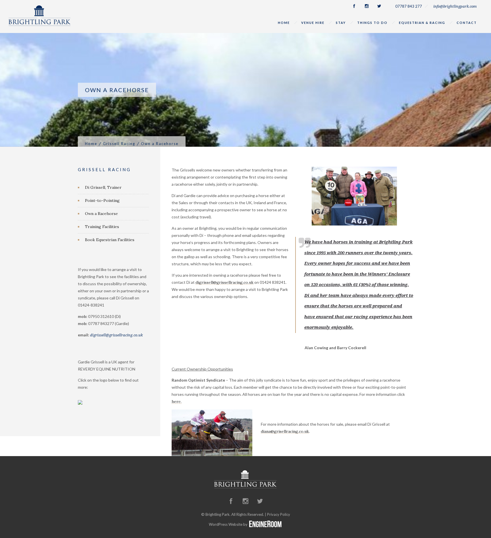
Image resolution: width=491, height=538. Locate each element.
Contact (467, 22)
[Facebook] (354, 6)
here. (177, 401)
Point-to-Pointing (102, 200)
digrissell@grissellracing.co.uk (224, 282)
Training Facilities (102, 226)
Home (284, 22)
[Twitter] (379, 6)
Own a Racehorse (101, 213)
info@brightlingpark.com (455, 6)
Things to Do (372, 22)
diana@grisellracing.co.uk (285, 431)
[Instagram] (366, 6)
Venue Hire (312, 22)
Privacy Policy (278, 514)
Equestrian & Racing (422, 22)
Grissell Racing (119, 143)
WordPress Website (225, 524)
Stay (341, 22)
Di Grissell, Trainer (103, 187)
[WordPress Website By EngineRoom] (265, 524)
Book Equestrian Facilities (109, 239)
